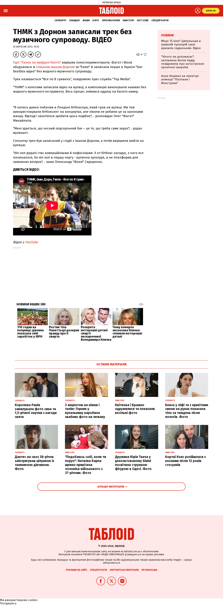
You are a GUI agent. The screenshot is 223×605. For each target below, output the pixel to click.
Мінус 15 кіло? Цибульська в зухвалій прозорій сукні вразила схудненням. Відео (181, 44)
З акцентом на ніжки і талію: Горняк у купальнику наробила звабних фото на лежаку (85, 411)
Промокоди (149, 569)
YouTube (31, 242)
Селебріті (60, 20)
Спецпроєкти (159, 20)
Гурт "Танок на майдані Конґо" (37, 62)
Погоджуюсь (8, 603)
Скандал (74, 20)
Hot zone (143, 20)
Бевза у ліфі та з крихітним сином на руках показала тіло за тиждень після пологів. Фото (186, 411)
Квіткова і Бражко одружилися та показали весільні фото (135, 409)
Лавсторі (128, 20)
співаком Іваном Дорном (55, 67)
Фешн (86, 20)
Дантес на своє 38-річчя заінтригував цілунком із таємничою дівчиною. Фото (34, 463)
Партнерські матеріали (124, 569)
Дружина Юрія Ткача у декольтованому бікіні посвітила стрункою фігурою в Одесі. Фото (133, 463)
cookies (33, 600)
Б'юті (96, 20)
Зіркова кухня (111, 20)
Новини (167, 35)
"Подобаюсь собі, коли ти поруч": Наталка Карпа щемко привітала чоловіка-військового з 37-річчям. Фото (85, 465)
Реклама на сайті (76, 569)
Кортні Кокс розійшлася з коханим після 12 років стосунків (185, 461)
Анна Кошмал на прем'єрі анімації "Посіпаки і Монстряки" (180, 79)
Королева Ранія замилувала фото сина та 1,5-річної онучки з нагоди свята (36, 411)
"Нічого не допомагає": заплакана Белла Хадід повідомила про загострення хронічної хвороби (182, 62)
